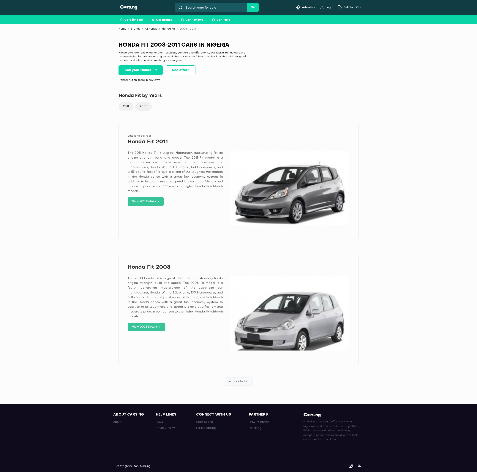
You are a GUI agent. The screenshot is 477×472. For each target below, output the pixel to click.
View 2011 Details (144, 201)
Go (253, 7)
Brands (135, 29)
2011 (126, 106)
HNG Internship (259, 422)
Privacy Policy (165, 428)
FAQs (159, 422)
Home (122, 29)
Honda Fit (168, 29)
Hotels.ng (255, 428)
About (117, 422)
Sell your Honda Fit (140, 70)
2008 (143, 106)
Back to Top (241, 381)
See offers (180, 70)
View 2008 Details (145, 327)
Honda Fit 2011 (148, 141)
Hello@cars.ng (206, 428)
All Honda (151, 29)
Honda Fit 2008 (149, 267)
